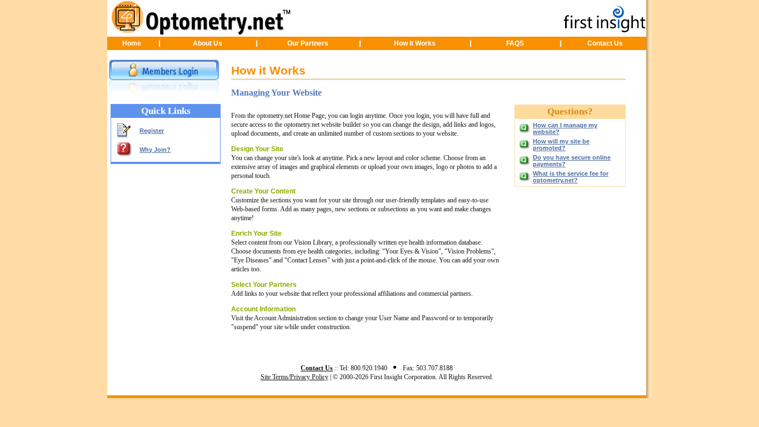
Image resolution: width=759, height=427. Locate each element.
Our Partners (307, 43)
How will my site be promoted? (561, 144)
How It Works (415, 43)
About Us (207, 43)
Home (131, 43)
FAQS (515, 43)
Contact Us (605, 43)
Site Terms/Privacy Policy (294, 377)
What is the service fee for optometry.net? (570, 176)
